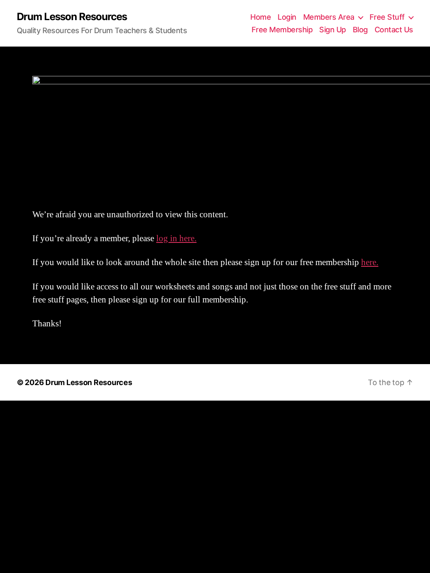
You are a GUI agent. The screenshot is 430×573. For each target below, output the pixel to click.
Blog (360, 29)
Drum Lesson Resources (72, 17)
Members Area (328, 17)
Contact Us (394, 29)
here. (369, 262)
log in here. (176, 238)
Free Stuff (387, 17)
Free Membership (282, 29)
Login (287, 17)
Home (260, 17)
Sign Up (332, 29)
